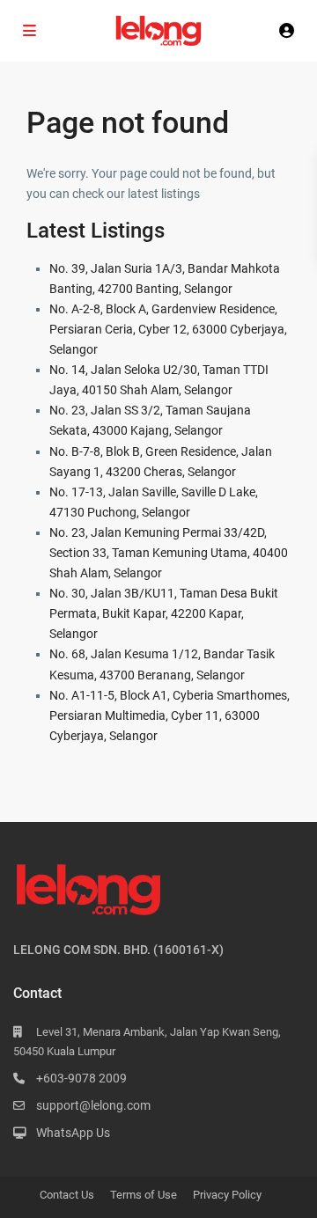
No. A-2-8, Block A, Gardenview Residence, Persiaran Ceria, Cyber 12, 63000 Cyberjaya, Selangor (168, 329)
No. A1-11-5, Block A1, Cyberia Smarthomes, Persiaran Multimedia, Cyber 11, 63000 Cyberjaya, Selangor (169, 715)
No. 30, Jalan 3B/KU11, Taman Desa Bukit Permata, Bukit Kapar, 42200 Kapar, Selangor (163, 613)
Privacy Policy (227, 1194)
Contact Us (67, 1194)
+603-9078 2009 (81, 1078)
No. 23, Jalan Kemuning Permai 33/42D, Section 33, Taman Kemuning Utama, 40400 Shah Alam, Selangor (168, 552)
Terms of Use (143, 1194)
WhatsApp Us (73, 1133)
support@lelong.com (93, 1105)
